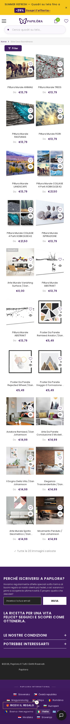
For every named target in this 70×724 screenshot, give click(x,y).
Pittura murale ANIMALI (20, 87)
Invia (54, 601)
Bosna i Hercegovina (19, 712)
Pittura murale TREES (49, 87)
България (51, 706)
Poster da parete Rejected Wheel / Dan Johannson (20, 384)
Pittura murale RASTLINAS (20, 135)
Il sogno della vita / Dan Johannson (20, 483)
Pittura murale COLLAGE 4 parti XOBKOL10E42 (20, 235)
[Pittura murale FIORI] (50, 113)
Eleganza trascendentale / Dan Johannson (50, 483)
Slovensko (21, 694)
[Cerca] (7, 30)
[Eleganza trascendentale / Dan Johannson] (50, 461)
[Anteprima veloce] (30, 70)
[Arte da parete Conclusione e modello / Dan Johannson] (50, 411)
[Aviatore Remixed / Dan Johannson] (20, 411)
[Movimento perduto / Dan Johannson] (50, 510)
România (55, 700)
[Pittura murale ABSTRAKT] (50, 262)
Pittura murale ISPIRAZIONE (50, 235)
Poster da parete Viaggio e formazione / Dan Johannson (49, 384)
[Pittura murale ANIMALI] (20, 67)
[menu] (4, 21)
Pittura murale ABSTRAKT (50, 284)
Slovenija (44, 717)
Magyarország (17, 700)
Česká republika (45, 694)
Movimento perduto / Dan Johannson (50, 533)
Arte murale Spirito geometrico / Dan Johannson (20, 533)
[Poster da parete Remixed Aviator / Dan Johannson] (50, 312)
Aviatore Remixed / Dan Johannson (20, 433)
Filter (15, 48)
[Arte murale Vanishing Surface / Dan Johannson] (20, 262)
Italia (43, 712)
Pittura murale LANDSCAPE (20, 185)
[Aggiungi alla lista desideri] (30, 64)
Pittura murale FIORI (50, 134)
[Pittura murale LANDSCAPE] (20, 163)
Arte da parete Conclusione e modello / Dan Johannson (50, 433)
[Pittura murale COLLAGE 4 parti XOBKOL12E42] (50, 163)
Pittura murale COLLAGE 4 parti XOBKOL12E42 (49, 185)
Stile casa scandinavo (22, 41)
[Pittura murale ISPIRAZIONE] (50, 212)
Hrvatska (25, 717)
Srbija (38, 700)
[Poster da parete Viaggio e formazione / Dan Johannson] (50, 362)
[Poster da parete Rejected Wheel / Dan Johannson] (20, 362)
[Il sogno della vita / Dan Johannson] (20, 461)
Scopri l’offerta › (38, 10)
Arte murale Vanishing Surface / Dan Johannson (20, 284)
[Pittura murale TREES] (50, 67)
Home (3, 41)
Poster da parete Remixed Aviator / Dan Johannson (50, 334)
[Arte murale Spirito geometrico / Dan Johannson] (20, 510)
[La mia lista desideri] (66, 21)
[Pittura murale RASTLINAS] (20, 113)
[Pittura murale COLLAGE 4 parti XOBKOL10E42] (20, 212)
